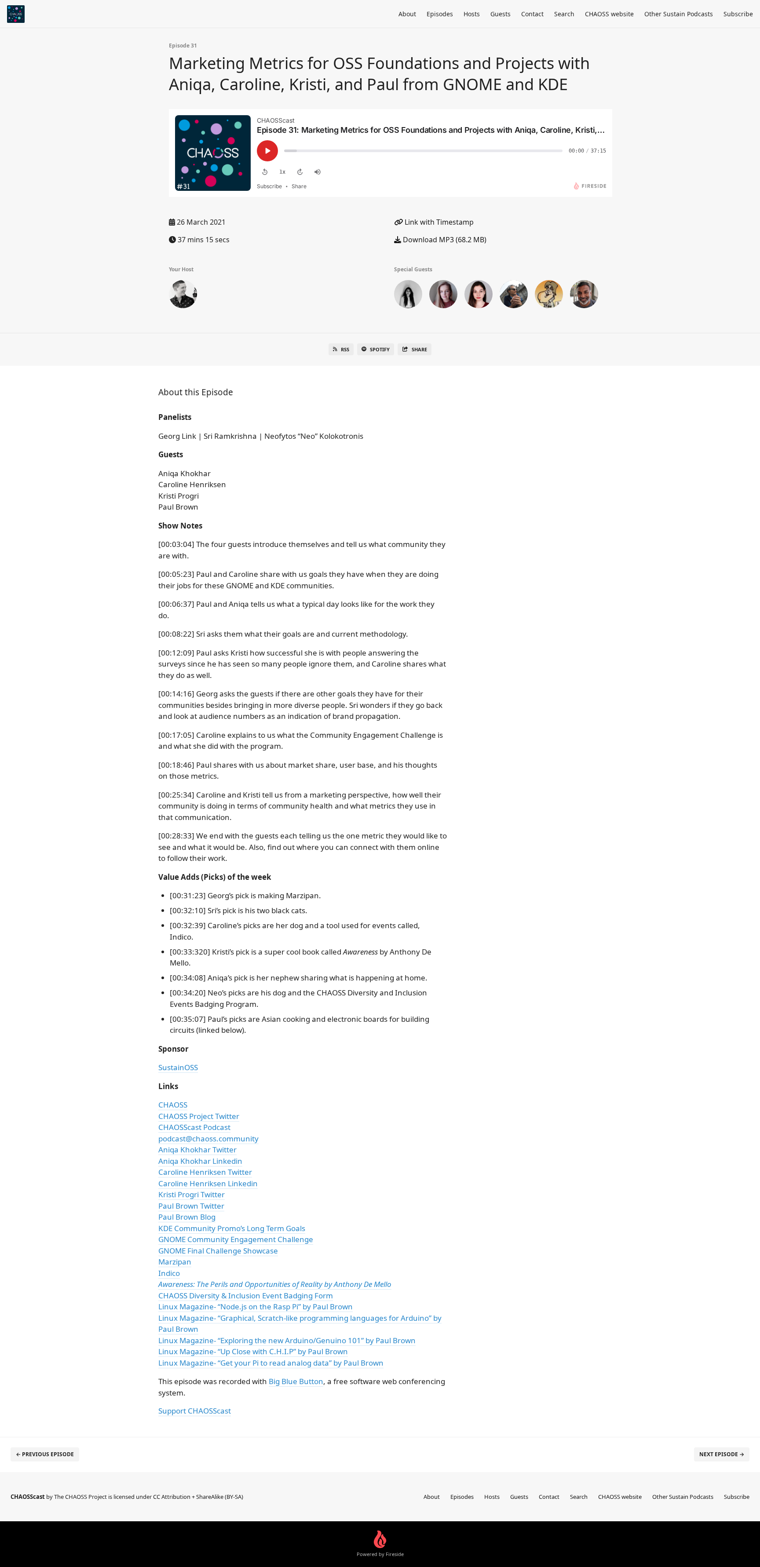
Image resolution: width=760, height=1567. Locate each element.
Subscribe (738, 14)
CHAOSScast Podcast (194, 1127)
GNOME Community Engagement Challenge (235, 1239)
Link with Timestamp (438, 222)
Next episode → (721, 1454)
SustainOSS (178, 1067)
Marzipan (174, 1262)
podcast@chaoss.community (208, 1138)
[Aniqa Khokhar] (408, 296)
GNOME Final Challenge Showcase (218, 1251)
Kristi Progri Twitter (191, 1194)
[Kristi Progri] (478, 296)
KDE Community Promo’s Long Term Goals (231, 1228)
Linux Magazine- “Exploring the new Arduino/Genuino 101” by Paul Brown (287, 1340)
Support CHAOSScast (194, 1411)
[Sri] (584, 296)
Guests (500, 14)
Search (564, 14)
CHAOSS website (609, 14)
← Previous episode (45, 1454)
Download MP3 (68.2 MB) (443, 239)
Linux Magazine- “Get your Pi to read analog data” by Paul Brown (271, 1363)
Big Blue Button (296, 1381)
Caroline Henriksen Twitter (205, 1172)
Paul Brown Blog (187, 1217)
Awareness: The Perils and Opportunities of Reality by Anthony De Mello (274, 1284)
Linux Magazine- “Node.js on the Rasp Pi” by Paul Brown (255, 1306)
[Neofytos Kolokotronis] (514, 296)
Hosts (472, 14)
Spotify (380, 349)
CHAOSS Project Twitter (198, 1116)
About (407, 14)
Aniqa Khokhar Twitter (197, 1149)
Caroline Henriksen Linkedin (208, 1183)
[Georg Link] (183, 296)
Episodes (440, 14)
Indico (169, 1273)
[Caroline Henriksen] (443, 296)
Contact (532, 14)
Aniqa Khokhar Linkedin (200, 1161)
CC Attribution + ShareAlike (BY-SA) (198, 1497)
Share (419, 349)
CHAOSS (172, 1105)
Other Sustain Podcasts (678, 14)
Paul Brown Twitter (191, 1206)
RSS (345, 349)
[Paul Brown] (549, 296)
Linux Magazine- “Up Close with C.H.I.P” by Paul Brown (253, 1351)
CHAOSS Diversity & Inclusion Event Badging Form (245, 1295)
